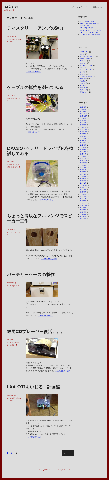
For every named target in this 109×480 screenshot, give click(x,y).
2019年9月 (83, 118)
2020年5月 (83, 111)
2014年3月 (83, 178)
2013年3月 (83, 199)
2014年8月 (83, 167)
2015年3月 (83, 156)
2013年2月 (83, 201)
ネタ (81, 67)
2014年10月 (83, 163)
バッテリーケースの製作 (31, 274)
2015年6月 (83, 149)
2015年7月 (83, 147)
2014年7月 (83, 169)
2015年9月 (83, 145)
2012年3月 (83, 216)
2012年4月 (83, 214)
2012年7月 (83, 212)
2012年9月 (83, 207)
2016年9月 (83, 134)
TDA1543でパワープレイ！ (88, 28)
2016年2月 (83, 138)
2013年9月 (83, 190)
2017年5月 (83, 120)
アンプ (9, 39)
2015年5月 (83, 152)
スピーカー (10, 232)
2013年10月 (83, 187)
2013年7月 (83, 194)
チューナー (83, 63)
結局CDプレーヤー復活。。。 (36, 331)
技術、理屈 (15, 39)
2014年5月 (83, 174)
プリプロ (82, 72)
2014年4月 (83, 176)
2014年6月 (83, 172)
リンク (87, 7)
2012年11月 (83, 205)
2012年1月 (83, 219)
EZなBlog (11, 6)
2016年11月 (83, 131)
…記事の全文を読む (33, 71)
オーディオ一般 (85, 58)
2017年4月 (83, 123)
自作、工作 (15, 286)
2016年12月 (83, 129)
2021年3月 (83, 109)
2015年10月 (83, 143)
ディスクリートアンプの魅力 (35, 28)
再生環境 (82, 81)
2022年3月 (83, 107)
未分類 (82, 85)
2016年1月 (83, 140)
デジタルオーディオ (13, 165)
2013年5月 (83, 196)
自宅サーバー (84, 92)
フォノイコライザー (86, 70)
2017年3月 (83, 125)
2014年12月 (83, 161)
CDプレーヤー (84, 52)
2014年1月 (83, 183)
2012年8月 (83, 210)
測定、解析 (83, 87)
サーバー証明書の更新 (87, 21)
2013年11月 (83, 185)
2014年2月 (83, 181)
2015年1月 (83, 158)
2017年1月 (83, 127)
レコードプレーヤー (86, 76)
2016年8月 (83, 136)
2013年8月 (83, 192)
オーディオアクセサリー (87, 56)
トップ (71, 7)
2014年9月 (83, 165)
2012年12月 (83, 203)
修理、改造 (10, 167)
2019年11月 (83, 116)
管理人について (99, 7)
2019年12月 (83, 114)
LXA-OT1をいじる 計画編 (33, 386)
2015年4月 (83, 154)
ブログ (79, 7)
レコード (82, 74)
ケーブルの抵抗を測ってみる (35, 87)
